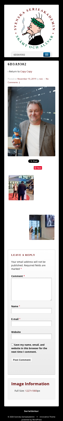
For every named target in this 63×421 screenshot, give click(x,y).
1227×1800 (31, 390)
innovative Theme (47, 416)
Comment (18, 276)
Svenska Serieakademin (24, 416)
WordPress (37, 419)
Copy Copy (26, 71)
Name (14, 306)
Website (16, 332)
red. (41, 78)
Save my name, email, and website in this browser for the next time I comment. (29, 348)
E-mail (14, 319)
